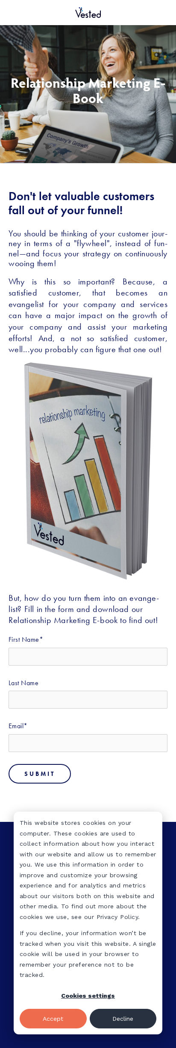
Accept (53, 1018)
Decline (122, 1018)
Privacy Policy (117, 916)
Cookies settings (88, 995)
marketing (150, 326)
